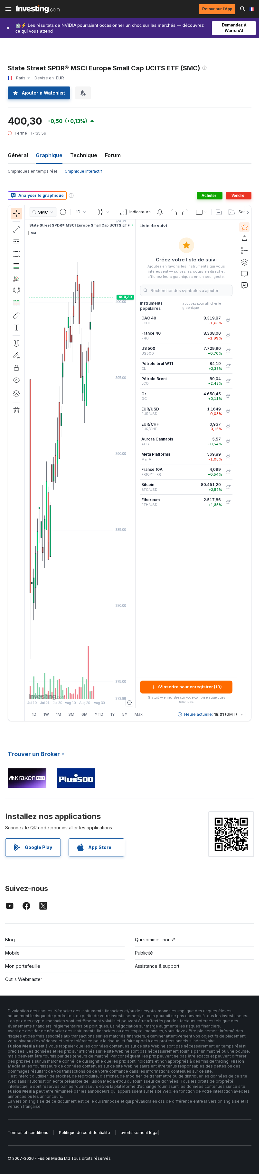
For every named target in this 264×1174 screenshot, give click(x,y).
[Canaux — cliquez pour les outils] (16, 242)
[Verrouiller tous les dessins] (16, 368)
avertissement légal (139, 1132)
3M (71, 714)
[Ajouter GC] (227, 396)
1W (46, 714)
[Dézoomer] (63, 690)
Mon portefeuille (22, 966)
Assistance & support (157, 966)
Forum (113, 155)
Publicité (144, 953)
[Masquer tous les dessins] (16, 380)
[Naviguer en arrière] (80, 690)
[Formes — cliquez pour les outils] (16, 254)
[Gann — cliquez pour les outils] (16, 278)
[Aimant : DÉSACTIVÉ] (16, 343)
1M (58, 714)
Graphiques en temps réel (32, 171)
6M (84, 714)
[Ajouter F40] (227, 335)
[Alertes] (244, 239)
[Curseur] (16, 213)
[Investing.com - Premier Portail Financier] (38, 9)
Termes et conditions (28, 1132)
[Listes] (244, 250)
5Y (124, 714)
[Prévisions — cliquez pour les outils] (16, 303)
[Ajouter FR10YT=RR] (227, 471)
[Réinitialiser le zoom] (97, 690)
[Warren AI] (244, 285)
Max (139, 714)
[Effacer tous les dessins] (16, 410)
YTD (99, 714)
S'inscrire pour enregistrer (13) (190, 686)
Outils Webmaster (23, 979)
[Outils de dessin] (27, 463)
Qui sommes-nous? (155, 939)
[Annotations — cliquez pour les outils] (16, 327)
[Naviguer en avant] (89, 690)
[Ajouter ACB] (227, 441)
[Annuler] (174, 212)
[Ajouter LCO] (227, 381)
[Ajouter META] (227, 456)
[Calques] (16, 393)
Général (18, 155)
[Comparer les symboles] (63, 212)
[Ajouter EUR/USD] (227, 411)
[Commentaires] (244, 273)
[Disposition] (201, 212)
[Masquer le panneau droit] (133, 463)
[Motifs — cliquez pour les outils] (16, 291)
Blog (10, 939)
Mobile (12, 953)
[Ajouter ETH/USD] (227, 502)
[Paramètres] (129, 702)
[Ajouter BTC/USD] (227, 486)
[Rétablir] (185, 212)
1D (34, 714)
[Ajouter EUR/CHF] (227, 426)
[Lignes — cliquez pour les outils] (16, 229)
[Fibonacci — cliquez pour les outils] (16, 266)
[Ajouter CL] (227, 365)
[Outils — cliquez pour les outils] (16, 315)
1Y (112, 714)
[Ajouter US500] (227, 350)
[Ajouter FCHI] (227, 320)
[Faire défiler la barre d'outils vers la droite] (246, 212)
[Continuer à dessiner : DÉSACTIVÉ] (16, 355)
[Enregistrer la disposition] (218, 212)
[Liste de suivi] (244, 227)
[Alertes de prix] (160, 212)
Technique (83, 155)
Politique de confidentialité (84, 1132)
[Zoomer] (71, 690)
